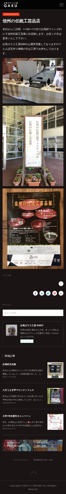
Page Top (33, 473)
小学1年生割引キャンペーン (17, 415)
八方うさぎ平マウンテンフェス (18, 389)
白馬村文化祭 (9, 364)
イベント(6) (7, 275)
